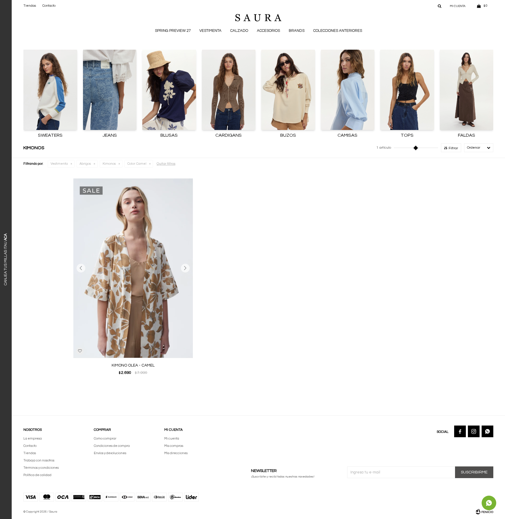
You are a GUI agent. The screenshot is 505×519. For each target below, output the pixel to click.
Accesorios (268, 31)
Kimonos (109, 163)
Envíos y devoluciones (110, 453)
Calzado (239, 31)
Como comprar (105, 438)
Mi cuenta (171, 438)
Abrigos (85, 163)
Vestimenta (210, 31)
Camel (136, 163)
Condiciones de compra (112, 445)
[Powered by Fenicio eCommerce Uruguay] (484, 511)
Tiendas (29, 5)
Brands (297, 31)
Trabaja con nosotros (38, 460)
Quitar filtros (166, 164)
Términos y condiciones (41, 467)
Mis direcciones (176, 453)
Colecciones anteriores (337, 31)
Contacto (49, 5)
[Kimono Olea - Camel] (133, 268)
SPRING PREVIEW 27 (173, 31)
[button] (439, 6)
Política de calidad (37, 475)
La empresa (32, 438)
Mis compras (173, 445)
